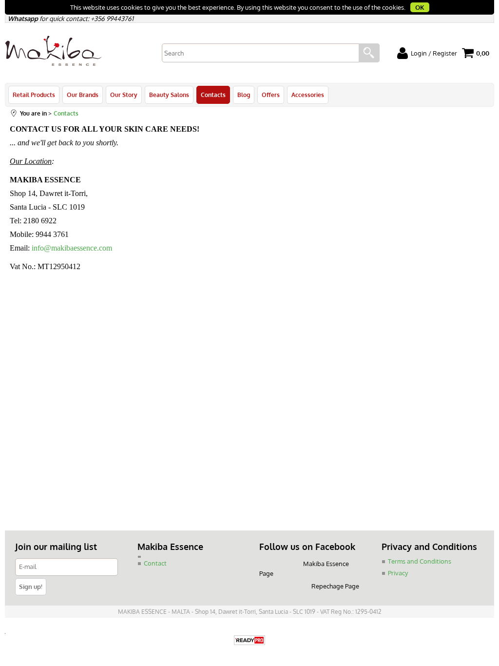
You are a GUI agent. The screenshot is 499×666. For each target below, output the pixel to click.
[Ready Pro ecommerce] (249, 641)
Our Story (123, 94)
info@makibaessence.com (72, 248)
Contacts (213, 94)
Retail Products (34, 94)
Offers (271, 94)
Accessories (307, 94)
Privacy (398, 573)
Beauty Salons (169, 94)
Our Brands (82, 94)
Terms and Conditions (419, 561)
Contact (155, 563)
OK (419, 7)
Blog (243, 94)
